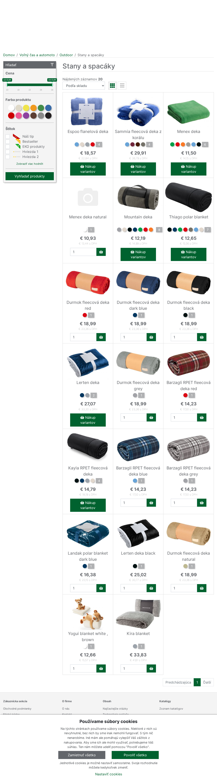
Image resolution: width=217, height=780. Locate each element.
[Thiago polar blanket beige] (201, 230)
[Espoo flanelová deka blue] (77, 145)
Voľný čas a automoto (37, 55)
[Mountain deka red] (145, 230)
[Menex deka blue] (193, 145)
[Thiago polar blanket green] (180, 230)
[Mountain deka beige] (124, 230)
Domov (9, 55)
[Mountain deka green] (140, 230)
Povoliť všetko (135, 755)
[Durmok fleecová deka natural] (185, 566)
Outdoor (66, 55)
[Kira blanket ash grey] (135, 647)
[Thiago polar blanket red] (185, 230)
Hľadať (11, 65)
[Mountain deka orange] (151, 230)
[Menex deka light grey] (188, 145)
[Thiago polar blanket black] (169, 230)
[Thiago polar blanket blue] (196, 230)
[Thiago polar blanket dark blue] (175, 230)
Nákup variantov (88, 169)
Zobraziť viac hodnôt (29, 163)
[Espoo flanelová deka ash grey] (87, 145)
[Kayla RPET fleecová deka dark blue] (82, 481)
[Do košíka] (101, 252)
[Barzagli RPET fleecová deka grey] (185, 481)
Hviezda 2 (30, 157)
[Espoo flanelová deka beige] (82, 145)
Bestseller (29, 141)
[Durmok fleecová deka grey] (135, 396)
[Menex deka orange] (183, 145)
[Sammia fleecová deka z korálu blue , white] (127, 145)
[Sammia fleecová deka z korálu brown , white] (138, 145)
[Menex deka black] (199, 145)
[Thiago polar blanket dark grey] (191, 230)
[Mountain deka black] (130, 230)
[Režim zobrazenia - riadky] (122, 86)
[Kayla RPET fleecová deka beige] (92, 481)
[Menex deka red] (177, 145)
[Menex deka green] (172, 145)
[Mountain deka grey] (119, 230)
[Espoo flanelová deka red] (92, 145)
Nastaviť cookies (108, 774)
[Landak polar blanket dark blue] (85, 566)
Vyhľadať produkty (30, 176)
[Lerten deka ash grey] (87, 396)
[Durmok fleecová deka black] (185, 315)
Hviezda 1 (29, 151)
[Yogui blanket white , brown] (85, 647)
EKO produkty (33, 146)
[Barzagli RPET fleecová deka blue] (135, 481)
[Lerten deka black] (135, 566)
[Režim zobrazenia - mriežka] (112, 86)
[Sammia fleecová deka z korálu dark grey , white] (143, 145)
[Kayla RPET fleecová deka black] (77, 481)
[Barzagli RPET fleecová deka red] (185, 396)
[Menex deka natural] (85, 230)
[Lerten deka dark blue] (82, 396)
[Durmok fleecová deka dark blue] (135, 315)
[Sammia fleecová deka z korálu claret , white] (132, 145)
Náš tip (27, 136)
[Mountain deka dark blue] (135, 230)
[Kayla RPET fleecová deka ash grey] (87, 481)
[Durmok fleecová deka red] (85, 315)
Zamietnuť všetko (82, 755)
